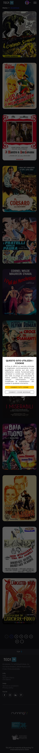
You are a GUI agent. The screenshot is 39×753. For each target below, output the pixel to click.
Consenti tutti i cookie (19, 387)
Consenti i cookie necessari (19, 392)
